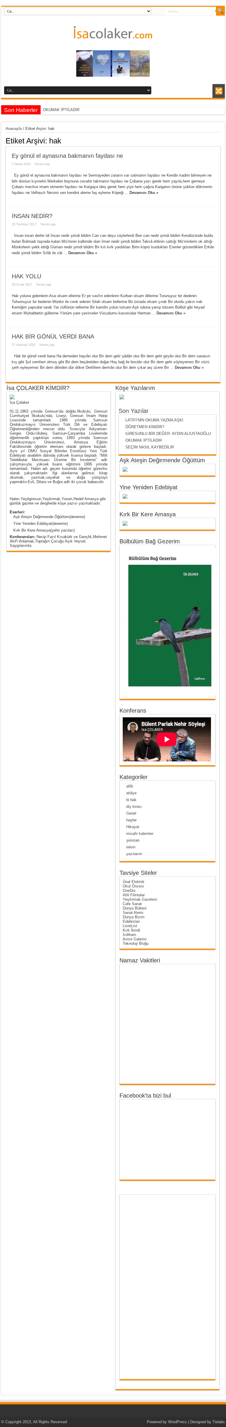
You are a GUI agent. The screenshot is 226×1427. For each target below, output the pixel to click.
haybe (131, 820)
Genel (131, 813)
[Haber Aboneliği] (218, 140)
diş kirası (134, 806)
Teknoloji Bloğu (136, 943)
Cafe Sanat (132, 904)
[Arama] (220, 11)
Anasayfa (14, 128)
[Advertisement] (145, 1287)
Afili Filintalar (134, 895)
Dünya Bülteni (135, 908)
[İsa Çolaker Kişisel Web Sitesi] (113, 34)
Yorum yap (42, 164)
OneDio (129, 890)
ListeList (130, 926)
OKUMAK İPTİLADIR (61, 110)
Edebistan (131, 921)
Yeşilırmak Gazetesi (140, 899)
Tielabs (218, 1422)
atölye (131, 793)
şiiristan (132, 840)
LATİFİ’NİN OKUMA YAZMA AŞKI (154, 420)
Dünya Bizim (133, 917)
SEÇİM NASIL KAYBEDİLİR (149, 447)
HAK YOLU (26, 276)
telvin (130, 847)
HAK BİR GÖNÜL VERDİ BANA (53, 336)
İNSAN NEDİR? (32, 216)
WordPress (177, 1422)
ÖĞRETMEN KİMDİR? (144, 427)
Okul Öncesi (133, 886)
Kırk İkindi (131, 930)
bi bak (131, 800)
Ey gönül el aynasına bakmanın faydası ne (67, 156)
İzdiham (129, 934)
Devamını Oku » (143, 192)
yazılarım (134, 854)
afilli (129, 786)
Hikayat (132, 827)
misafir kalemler (139, 833)
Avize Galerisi (135, 939)
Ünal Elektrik (133, 882)
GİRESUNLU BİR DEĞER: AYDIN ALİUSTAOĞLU (169, 433)
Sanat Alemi (133, 912)
